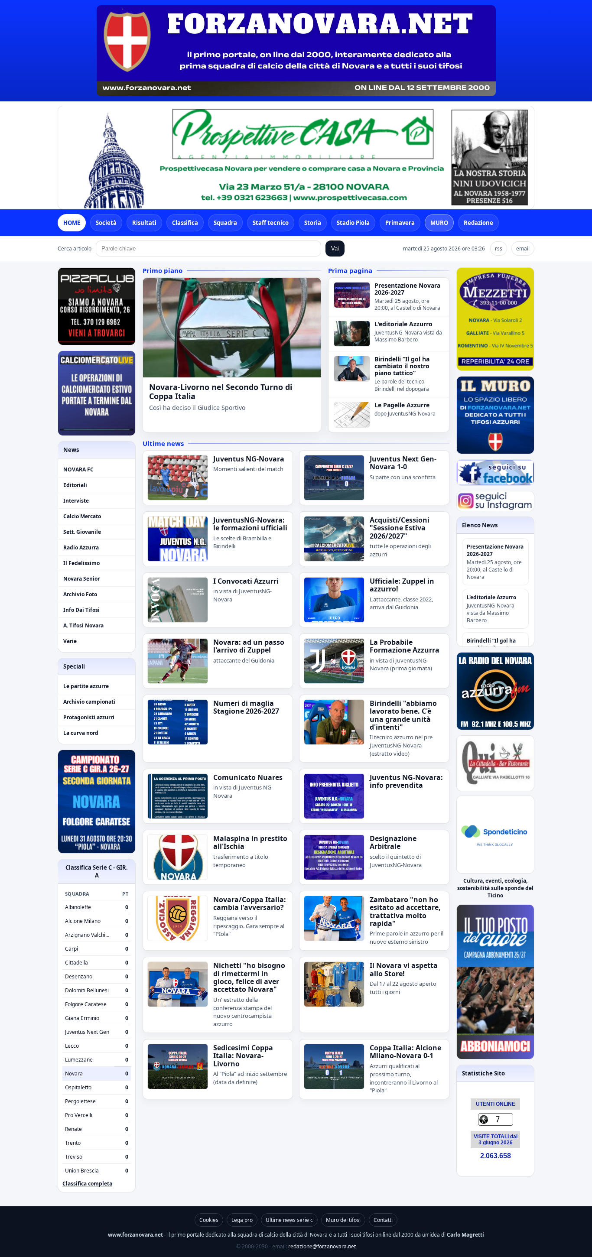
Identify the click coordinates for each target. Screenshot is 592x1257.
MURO (439, 223)
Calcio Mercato (82, 516)
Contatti (383, 1220)
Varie (70, 641)
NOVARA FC (78, 469)
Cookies (208, 1220)
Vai (335, 248)
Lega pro (242, 1220)
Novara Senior (81, 578)
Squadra (225, 223)
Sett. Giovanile (82, 532)
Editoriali (75, 485)
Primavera (400, 223)
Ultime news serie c (289, 1220)
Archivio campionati (89, 701)
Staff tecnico (271, 223)
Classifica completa (87, 1183)
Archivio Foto (80, 594)
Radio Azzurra (81, 547)
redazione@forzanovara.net (322, 1246)
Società (106, 223)
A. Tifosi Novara (83, 625)
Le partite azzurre (86, 686)
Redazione (478, 223)
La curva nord (80, 733)
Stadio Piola (353, 223)
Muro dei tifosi (343, 1220)
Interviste (76, 500)
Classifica (185, 223)
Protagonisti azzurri (88, 717)
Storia (312, 223)
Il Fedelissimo (81, 563)
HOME (71, 223)
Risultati (144, 223)
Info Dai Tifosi (81, 610)
